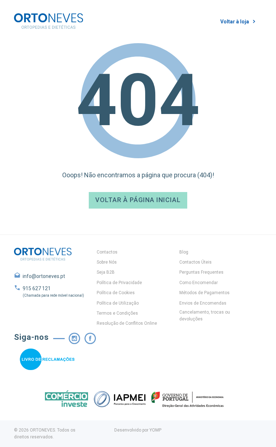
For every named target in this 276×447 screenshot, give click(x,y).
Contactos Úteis (195, 262)
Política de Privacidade (119, 282)
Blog (183, 252)
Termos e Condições (117, 313)
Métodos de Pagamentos (204, 292)
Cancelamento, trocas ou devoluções (204, 315)
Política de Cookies (116, 292)
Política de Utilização (118, 303)
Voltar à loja (234, 21)
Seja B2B (106, 272)
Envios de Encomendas (202, 303)
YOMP (155, 430)
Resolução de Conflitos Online (127, 323)
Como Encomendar (198, 282)
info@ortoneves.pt (44, 276)
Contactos (107, 252)
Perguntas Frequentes (201, 272)
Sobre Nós (107, 262)
